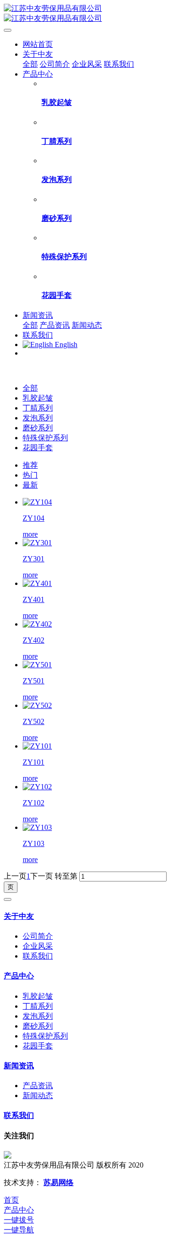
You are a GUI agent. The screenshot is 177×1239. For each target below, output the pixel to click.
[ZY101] (37, 746)
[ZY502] (37, 705)
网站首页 (38, 44)
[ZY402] (37, 624)
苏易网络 (58, 1182)
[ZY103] (37, 827)
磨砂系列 (38, 428)
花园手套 (38, 448)
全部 (30, 64)
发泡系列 (38, 418)
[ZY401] (37, 583)
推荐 (30, 465)
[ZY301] (37, 543)
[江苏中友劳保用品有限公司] (88, 14)
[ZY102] (37, 787)
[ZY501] (37, 665)
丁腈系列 (38, 408)
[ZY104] (37, 502)
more (30, 534)
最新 (30, 485)
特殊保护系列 (45, 438)
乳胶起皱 (38, 398)
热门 (30, 475)
